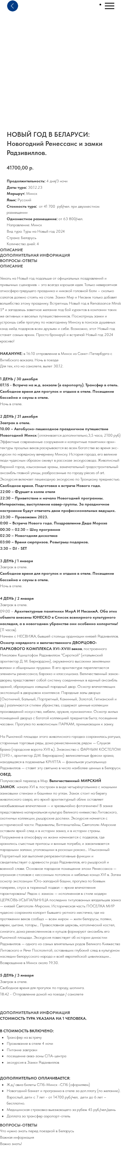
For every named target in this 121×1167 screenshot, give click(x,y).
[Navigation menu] (109, 6)
